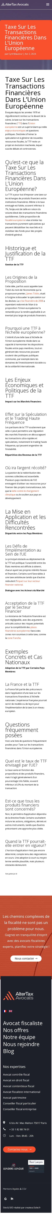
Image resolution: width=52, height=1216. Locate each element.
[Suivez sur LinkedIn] (11, 1198)
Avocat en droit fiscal (16, 1080)
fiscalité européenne (15, 220)
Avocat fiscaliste (23, 1023)
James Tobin (32, 293)
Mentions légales (11, 1189)
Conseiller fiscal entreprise (19, 1109)
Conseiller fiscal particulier (19, 1103)
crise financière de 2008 (31, 300)
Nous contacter (24, 958)
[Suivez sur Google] (5, 1198)
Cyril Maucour (16, 53)
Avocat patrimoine (14, 1097)
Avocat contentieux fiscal (18, 1086)
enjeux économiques (15, 130)
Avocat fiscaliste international (21, 1092)
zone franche (14, 638)
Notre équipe (19, 1037)
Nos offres (16, 1030)
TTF (19, 123)
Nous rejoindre (21, 1044)
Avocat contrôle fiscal (16, 1074)
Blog (8, 1051)
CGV (24, 1189)
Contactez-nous (18, 1149)
